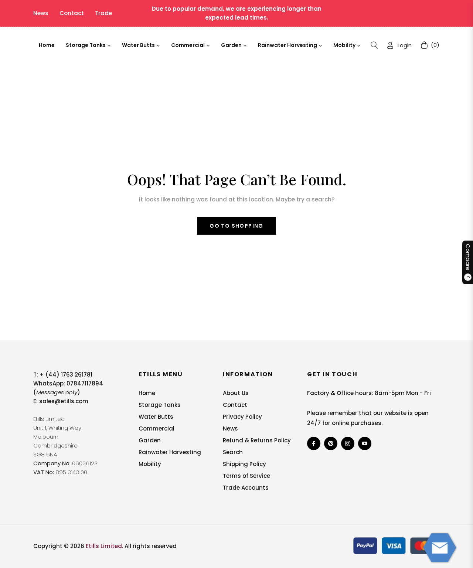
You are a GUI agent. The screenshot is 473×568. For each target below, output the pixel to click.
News (40, 13)
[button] (374, 45)
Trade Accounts (246, 488)
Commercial (156, 428)
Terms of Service (246, 476)
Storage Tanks (160, 405)
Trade (103, 13)
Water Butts (156, 417)
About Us (236, 393)
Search (233, 452)
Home (147, 393)
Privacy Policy (242, 417)
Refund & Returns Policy (257, 440)
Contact (71, 13)
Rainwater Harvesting (170, 452)
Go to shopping (236, 225)
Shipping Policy (244, 464)
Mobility (150, 464)
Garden (150, 440)
